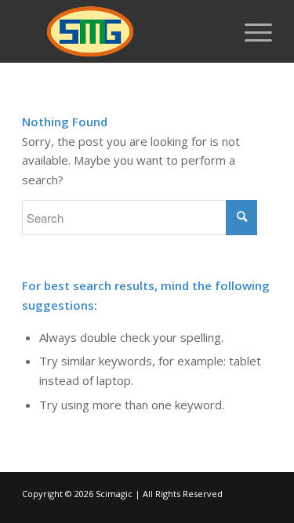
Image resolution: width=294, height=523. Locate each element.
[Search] (213, 31)
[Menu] (250, 31)
